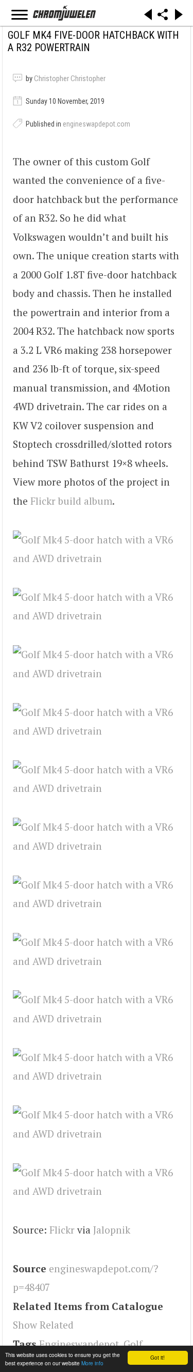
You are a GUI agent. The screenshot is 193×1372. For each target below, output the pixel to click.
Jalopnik (111, 1229)
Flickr (62, 1229)
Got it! (157, 1357)
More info (92, 1363)
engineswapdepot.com (96, 124)
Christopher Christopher (70, 78)
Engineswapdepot (79, 1343)
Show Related (43, 1324)
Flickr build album (71, 500)
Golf (133, 1343)
